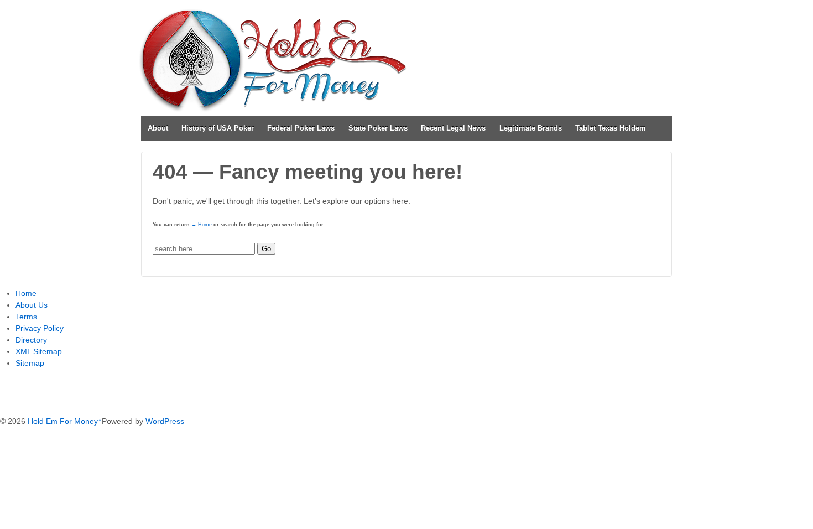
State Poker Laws (378, 128)
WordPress (164, 421)
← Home (201, 224)
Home (26, 293)
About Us (31, 304)
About (158, 128)
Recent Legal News (453, 128)
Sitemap (29, 363)
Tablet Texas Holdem (610, 128)
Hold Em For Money (61, 421)
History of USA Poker (217, 128)
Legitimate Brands (530, 128)
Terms (26, 316)
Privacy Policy (39, 328)
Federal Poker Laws (301, 128)
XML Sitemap (38, 351)
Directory (31, 339)
